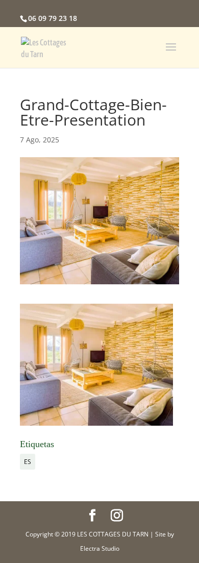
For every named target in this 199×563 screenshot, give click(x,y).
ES (27, 461)
